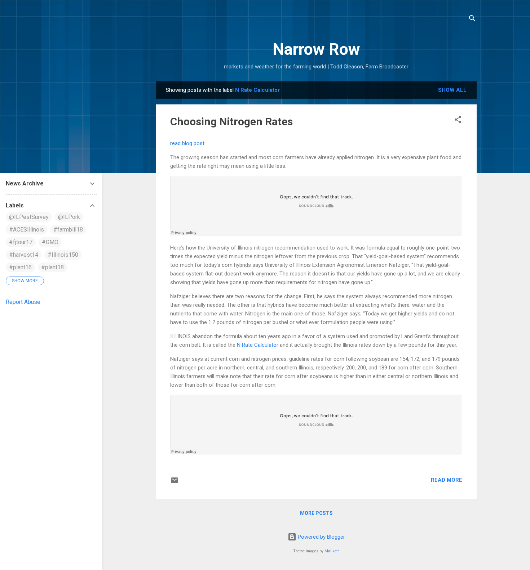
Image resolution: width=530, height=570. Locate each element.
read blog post (187, 143)
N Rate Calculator (257, 345)
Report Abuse (23, 302)
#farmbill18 (68, 229)
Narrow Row (316, 49)
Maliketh (332, 551)
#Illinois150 (63, 254)
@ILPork (69, 217)
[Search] (472, 20)
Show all (452, 90)
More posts (316, 513)
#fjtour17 (20, 242)
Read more (446, 480)
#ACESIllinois (26, 229)
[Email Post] (174, 483)
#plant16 (20, 267)
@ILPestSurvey (29, 217)
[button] (458, 120)
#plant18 (52, 267)
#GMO (50, 242)
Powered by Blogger (320, 537)
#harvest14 (23, 254)
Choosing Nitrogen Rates (231, 121)
